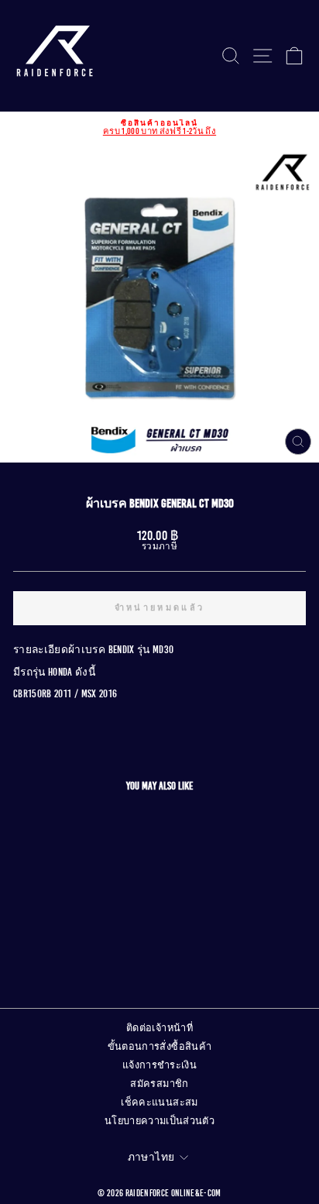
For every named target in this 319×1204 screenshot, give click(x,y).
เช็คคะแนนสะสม (159, 1102)
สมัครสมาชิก (159, 1083)
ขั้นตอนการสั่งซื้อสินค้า (160, 1046)
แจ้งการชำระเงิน (159, 1065)
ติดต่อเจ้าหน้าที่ (159, 1028)
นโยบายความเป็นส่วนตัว (159, 1121)
